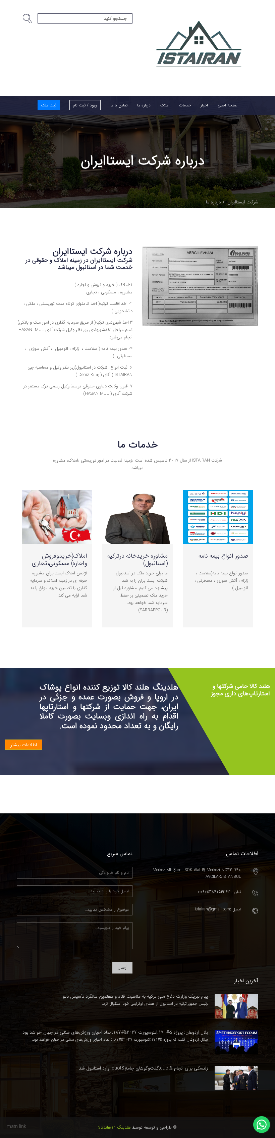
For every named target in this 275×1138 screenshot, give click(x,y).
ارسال (122, 967)
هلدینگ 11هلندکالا (114, 1127)
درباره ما (144, 105)
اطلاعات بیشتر (23, 745)
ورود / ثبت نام (85, 105)
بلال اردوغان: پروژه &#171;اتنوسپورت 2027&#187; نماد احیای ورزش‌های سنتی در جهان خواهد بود (115, 1032)
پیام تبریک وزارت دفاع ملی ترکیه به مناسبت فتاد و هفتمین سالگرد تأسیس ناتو (135, 996)
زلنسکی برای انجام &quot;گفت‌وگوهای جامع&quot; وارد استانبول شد (143, 1068)
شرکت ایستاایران (242, 202)
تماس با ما (118, 105)
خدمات (185, 105)
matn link (16, 1126)
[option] (218, 569)
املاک (164, 105)
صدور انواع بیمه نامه (223, 556)
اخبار (204, 105)
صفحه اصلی (227, 105)
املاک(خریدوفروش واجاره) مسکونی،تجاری (59, 559)
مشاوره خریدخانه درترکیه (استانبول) (137, 559)
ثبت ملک (48, 105)
